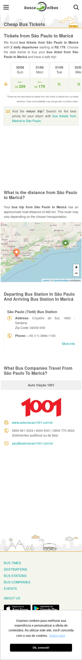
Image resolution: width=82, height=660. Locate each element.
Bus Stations (15, 575)
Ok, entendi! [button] (41, 647)
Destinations (15, 569)
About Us (12, 598)
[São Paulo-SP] (16, 252)
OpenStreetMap (60, 280)
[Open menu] (6, 7)
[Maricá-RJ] (65, 244)
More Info (68, 343)
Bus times (12, 563)
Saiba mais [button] (57, 635)
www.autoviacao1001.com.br (32, 422)
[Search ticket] (76, 7)
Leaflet (46, 280)
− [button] (76, 273)
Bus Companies (17, 582)
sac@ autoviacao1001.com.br (32, 443)
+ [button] (76, 267)
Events (10, 588)
